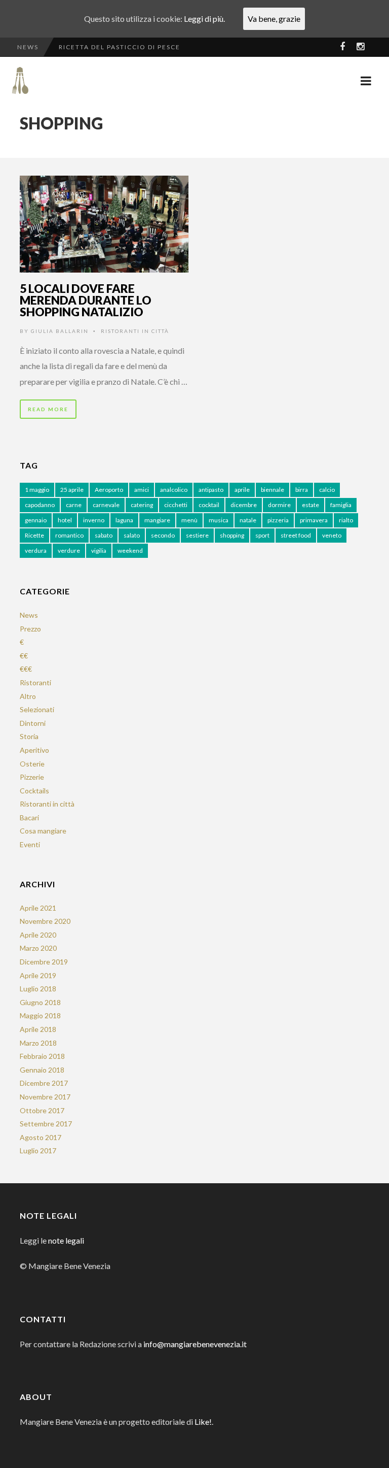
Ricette (34, 535)
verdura (36, 550)
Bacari (29, 817)
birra (301, 489)
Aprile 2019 (38, 975)
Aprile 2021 (38, 908)
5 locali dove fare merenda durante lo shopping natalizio (85, 300)
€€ (24, 655)
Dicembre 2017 (44, 1083)
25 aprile (72, 489)
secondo (163, 535)
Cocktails (34, 790)
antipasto (211, 489)
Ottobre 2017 (42, 1110)
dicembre (243, 505)
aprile (242, 489)
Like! (203, 1421)
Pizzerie (32, 777)
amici (141, 489)
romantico (69, 535)
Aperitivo (34, 750)
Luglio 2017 (38, 1150)
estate (310, 505)
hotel (65, 520)
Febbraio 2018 (42, 1056)
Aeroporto (109, 489)
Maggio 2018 (40, 1015)
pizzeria (278, 520)
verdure (69, 550)
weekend (130, 550)
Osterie (32, 763)
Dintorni (33, 723)
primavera (314, 520)
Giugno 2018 (40, 1002)
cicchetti (175, 505)
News (29, 615)
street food (296, 535)
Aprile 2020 (38, 934)
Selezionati (37, 709)
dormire (279, 505)
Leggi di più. (204, 18)
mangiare (157, 520)
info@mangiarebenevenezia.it (195, 1344)
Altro (28, 696)
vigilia (98, 550)
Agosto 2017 (40, 1137)
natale (248, 520)
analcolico (173, 489)
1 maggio (37, 489)
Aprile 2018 (38, 1029)
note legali (66, 1240)
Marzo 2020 (38, 948)
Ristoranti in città (135, 331)
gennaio (36, 520)
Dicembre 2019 (44, 961)
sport (262, 535)
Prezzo (30, 628)
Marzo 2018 (38, 1043)
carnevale (106, 505)
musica (218, 520)
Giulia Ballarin (60, 331)
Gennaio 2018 (42, 1069)
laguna (124, 520)
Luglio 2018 (38, 988)
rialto (346, 520)
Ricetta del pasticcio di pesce (119, 47)
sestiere (197, 535)
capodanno (40, 505)
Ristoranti (35, 682)
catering (142, 505)
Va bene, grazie (274, 18)
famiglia (341, 505)
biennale (272, 489)
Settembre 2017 (46, 1123)
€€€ (26, 668)
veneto (331, 535)
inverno (93, 520)
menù (189, 520)
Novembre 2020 (45, 921)
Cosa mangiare (43, 830)
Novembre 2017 (45, 1096)
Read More (48, 409)
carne (74, 505)
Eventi (30, 844)
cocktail (209, 505)
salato (132, 535)
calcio (327, 489)
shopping (232, 535)
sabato (103, 535)
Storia (29, 736)
